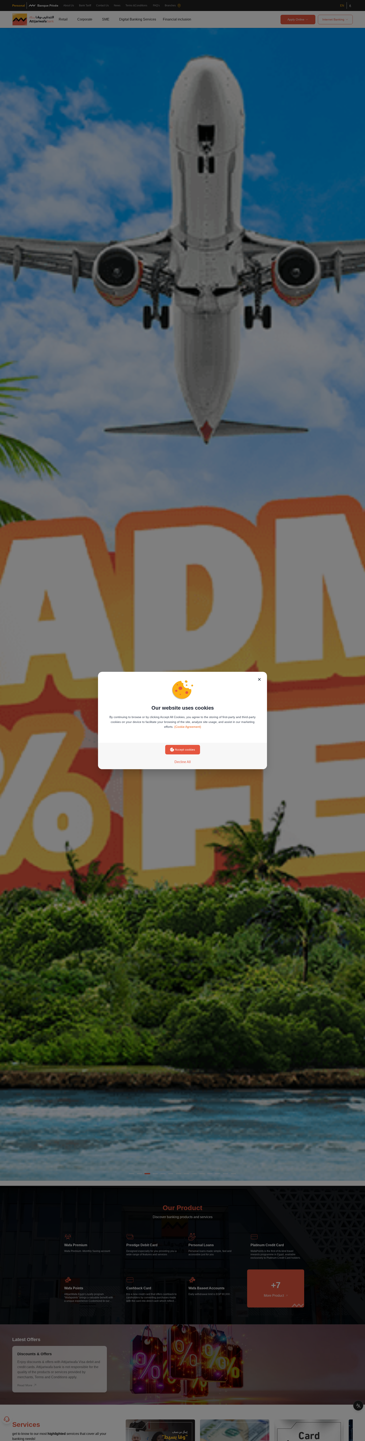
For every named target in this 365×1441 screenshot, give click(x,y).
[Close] (259, 679)
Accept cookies (185, 749)
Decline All (182, 762)
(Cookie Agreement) (187, 726)
